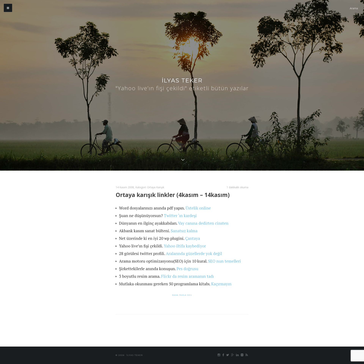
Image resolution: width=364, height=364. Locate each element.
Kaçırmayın (221, 283)
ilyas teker (182, 80)
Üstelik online (198, 208)
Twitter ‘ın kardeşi (180, 215)
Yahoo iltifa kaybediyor (185, 246)
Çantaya (192, 238)
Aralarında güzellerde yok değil (194, 253)
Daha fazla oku (182, 295)
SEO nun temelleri (224, 261)
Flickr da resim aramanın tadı (187, 276)
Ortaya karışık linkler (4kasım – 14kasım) (173, 195)
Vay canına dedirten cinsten (203, 223)
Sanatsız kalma (184, 230)
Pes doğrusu (187, 268)
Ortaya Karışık (155, 187)
